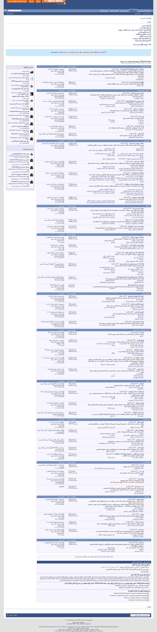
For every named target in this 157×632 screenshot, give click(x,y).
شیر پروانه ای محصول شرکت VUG (50, 391)
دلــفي (113, 376)
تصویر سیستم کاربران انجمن (53, 161)
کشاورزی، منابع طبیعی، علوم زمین (133, 435)
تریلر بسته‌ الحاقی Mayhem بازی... (20, 141)
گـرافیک (148, 381)
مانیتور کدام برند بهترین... (53, 226)
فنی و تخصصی (110, 509)
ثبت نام (31, 1)
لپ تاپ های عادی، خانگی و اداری (133, 215)
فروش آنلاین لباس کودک (142, 40)
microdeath (83, 580)
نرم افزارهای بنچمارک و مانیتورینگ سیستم (131, 168)
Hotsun (141, 577)
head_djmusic (127, 578)
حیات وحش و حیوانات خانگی (106, 534)
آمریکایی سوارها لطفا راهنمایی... (54, 499)
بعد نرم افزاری (139, 491)
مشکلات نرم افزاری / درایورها (134, 223)
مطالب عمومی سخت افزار (136, 143)
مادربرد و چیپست (110, 148)
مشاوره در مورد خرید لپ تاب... (55, 208)
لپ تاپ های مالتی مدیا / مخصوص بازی (104, 213)
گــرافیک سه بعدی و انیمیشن (136, 391)
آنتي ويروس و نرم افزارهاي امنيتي (135, 101)
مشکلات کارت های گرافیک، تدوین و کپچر (103, 176)
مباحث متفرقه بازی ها (108, 301)
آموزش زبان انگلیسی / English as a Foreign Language (129, 454)
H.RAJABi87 (51, 578)
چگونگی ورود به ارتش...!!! (56, 422)
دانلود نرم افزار (114, 11)
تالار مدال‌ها (140, 85)
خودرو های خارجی (109, 508)
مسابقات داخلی (138, 398)
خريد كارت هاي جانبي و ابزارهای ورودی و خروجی (101, 191)
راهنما (38, 1)
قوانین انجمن (54, 52)
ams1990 (146, 577)
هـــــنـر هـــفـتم (139, 486)
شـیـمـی (112, 435)
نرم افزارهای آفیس (137, 96)
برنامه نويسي (140, 369)
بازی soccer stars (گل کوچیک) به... (20, 88)
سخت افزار (147, 140)
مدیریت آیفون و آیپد (109, 256)
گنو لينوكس (141, 133)
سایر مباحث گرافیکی (138, 412)
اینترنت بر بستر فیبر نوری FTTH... (20, 81)
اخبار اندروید (139, 267)
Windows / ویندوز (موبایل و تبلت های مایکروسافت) (130, 277)
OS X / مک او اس (139, 126)
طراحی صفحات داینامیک (108, 364)
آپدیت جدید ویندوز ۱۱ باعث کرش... (54, 116)
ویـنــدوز (141, 116)
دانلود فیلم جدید (144, 28)
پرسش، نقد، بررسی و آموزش (136, 226)
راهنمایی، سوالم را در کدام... (55, 69)
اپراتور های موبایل (109, 240)
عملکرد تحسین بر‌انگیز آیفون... (55, 252)
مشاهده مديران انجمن (81, 556)
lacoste (137, 578)
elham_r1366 (60, 578)
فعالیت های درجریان (144, 11)
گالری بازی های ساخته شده (107, 325)
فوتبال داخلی (139, 517)
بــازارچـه (141, 542)
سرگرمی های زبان (138, 457)
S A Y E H (97, 578)
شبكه (113, 345)
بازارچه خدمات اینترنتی (136, 347)
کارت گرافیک (139, 150)
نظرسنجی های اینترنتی (136, 345)
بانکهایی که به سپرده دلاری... (52, 529)
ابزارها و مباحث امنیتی (137, 106)
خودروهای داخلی (138, 508)
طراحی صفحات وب (138, 357)
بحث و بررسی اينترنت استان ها (106, 343)
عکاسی (141, 474)
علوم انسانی (140, 447)
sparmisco (77, 577)
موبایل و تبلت (146, 234)
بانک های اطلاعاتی (138, 377)
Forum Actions (146, 13)
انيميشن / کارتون (110, 491)
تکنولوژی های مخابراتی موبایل (134, 242)
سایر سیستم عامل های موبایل (136, 285)
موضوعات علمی (139, 430)
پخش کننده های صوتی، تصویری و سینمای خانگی (101, 200)
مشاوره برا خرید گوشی (57, 245)
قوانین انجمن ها (110, 77)
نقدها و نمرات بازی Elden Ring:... (20, 119)
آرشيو (11, 615)
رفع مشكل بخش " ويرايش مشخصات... (53, 82)
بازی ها (141, 259)
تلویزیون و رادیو (138, 493)
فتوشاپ (141, 383)
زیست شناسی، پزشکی (136, 437)
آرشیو (113, 242)
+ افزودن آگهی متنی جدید (141, 44)
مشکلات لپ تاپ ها (139, 220)
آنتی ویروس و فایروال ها (136, 104)
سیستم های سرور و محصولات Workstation (131, 159)
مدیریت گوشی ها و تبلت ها (135, 269)
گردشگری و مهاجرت (137, 534)
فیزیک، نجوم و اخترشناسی (107, 433)
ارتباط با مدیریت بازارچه (108, 551)
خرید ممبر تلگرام (144, 36)
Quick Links (138, 13)
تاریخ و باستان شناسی (137, 451)
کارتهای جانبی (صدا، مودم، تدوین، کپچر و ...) (131, 153)
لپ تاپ (148, 206)
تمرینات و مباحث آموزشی (135, 387)
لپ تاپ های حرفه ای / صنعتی (135, 213)
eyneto (144, 578)
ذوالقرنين (70, 577)
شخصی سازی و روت (109, 272)
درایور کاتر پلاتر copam (57, 412)
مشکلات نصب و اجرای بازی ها (134, 301)
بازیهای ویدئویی (146, 293)
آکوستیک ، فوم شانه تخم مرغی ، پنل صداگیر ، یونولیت (133, 30)
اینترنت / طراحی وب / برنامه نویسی (141, 330)
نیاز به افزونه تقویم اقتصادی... (55, 369)
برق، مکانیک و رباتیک (137, 443)
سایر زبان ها (111, 457)
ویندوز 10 (140, 123)
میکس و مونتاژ (140, 403)
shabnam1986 (16, 161)
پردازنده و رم (139, 148)
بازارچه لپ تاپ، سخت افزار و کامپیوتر (104, 217)
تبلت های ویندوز (138, 282)
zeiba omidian (87, 578)
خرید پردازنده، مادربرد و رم (135, 189)
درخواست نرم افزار (138, 109)
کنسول (141, 549)
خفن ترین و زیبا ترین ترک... (53, 479)
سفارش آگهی (104, 11)
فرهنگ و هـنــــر (146, 462)
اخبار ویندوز (140, 280)
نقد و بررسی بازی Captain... (56, 296)
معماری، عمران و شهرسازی (107, 443)
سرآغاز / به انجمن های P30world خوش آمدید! (132, 69)
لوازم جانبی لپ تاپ (137, 217)
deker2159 (117, 578)
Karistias (122, 580)
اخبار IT (141, 332)
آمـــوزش (140, 77)
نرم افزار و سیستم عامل (144, 90)
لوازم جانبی (111, 261)
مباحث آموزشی (138, 98)
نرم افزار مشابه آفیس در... (56, 126)
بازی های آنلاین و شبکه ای (137, 304)
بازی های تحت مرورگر (137, 307)
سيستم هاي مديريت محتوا (135, 366)
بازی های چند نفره (109, 307)
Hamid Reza (93, 580)
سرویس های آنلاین (139, 350)
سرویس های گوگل (109, 269)
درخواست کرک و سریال (136, 112)
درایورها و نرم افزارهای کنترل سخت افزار (131, 170)
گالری (113, 398)
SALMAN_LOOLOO (73, 578)
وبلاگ (113, 353)
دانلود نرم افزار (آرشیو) (108, 112)
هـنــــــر (141, 471)
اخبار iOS (140, 256)
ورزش (142, 514)
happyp (42, 578)
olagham (85, 577)
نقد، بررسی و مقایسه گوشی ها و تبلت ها (131, 248)
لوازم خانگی (111, 525)
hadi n (132, 587)
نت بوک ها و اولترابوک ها (107, 215)
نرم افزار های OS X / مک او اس (134, 129)
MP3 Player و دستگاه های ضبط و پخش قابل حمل (101, 202)
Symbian (112, 288)
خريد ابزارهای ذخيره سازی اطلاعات (133, 191)
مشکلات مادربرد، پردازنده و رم (134, 176)
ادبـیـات (142, 465)
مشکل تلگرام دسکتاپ (57, 277)
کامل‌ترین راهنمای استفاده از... (55, 403)
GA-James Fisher (102, 580)
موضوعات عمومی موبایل (137, 237)
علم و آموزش (146, 419)
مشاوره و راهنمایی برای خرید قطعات (134, 184)
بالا (8, 615)
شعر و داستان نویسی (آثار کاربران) (105, 468)
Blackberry (140, 288)
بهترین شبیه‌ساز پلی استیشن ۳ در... (19, 73)
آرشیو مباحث (139, 79)
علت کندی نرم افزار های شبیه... (55, 93)
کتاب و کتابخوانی (138, 468)
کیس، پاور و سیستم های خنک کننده (105, 153)
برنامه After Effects (137, 410)
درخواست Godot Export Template (51, 321)
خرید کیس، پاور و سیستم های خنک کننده (131, 193)
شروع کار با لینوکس (58, 134)
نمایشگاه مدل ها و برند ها (136, 229)
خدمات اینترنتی (139, 551)
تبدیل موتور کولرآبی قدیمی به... (55, 522)
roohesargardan (57, 577)
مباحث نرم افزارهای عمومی (106, 96)
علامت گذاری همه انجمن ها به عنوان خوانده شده (100, 556)
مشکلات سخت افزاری (138, 173)
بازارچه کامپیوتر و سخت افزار (134, 194)
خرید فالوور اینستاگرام (142, 34)
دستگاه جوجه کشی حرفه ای (141, 38)
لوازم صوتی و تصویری (138, 197)
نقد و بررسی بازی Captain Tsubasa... (19, 111)
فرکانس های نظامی (58, 440)
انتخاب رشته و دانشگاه (136, 427)
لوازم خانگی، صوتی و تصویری (106, 549)
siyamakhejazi (110, 577)
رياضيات (141, 433)
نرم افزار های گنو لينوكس (136, 137)
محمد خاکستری (122, 577)
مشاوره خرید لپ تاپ (138, 208)
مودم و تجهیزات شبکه (108, 159)
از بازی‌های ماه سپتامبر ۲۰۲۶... (55, 312)
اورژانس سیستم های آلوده (107, 104)
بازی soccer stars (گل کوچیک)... (52, 542)
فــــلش (112, 416)
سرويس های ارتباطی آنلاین (135, 353)
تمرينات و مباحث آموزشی (135, 400)
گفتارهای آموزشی (109, 229)
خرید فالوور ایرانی (144, 32)
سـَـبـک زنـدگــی (139, 522)
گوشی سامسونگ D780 (57, 285)
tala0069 (76, 580)
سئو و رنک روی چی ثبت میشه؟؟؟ (54, 350)
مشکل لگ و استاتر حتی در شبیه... (54, 173)
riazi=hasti (131, 580)
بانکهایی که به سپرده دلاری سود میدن (19, 104)
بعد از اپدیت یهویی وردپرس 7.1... (51, 358)
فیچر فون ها (139, 290)
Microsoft (140, 315)
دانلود (15, 615)
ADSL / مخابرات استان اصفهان (20, 96)
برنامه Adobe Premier (137, 408)
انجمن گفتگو (133, 11)
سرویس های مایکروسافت (107, 282)
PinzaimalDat (145, 571)
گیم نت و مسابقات (138, 309)
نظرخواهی (140, 389)
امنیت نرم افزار (110, 106)
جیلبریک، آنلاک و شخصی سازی (134, 261)
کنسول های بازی (139, 312)
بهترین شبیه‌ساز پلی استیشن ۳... (54, 237)
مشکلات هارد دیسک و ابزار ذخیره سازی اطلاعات (129, 178)
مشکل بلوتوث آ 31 (58, 264)
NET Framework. (138, 376)
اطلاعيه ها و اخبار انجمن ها (137, 82)
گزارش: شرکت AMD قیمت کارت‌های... (52, 143)
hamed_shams (142, 580)
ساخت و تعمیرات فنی (137, 445)
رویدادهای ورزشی (109, 519)
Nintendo (140, 317)
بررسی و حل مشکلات (108, 257)
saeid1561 (17, 155)
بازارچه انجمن (124, 11)
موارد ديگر (147, 496)
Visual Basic (139, 374)
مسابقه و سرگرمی (138, 519)
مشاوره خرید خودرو (137, 509)
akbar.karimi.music (97, 577)
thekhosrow (106, 578)
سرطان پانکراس (56, 430)
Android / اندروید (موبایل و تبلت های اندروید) (132, 264)
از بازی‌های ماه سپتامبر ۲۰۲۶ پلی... (20, 126)
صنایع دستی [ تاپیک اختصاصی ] (55, 471)
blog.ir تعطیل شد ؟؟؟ (54, 332)
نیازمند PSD (57, 384)
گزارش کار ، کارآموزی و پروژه (106, 427)
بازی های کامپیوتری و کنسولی (136, 296)
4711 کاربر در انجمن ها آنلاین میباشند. (130, 567)
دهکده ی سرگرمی (138, 536)
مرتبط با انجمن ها (145, 66)
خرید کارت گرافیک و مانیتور (107, 189)
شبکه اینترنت (140, 340)
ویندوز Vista (111, 120)
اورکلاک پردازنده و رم (137, 166)
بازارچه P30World (145, 540)
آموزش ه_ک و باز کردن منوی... (55, 197)
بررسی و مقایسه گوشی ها (107, 267)
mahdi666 (114, 580)
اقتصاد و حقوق (110, 451)
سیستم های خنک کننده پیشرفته (106, 168)
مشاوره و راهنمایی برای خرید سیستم (104, 193)
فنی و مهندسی (140, 439)
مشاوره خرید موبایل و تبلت (136, 245)
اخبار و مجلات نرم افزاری (107, 98)
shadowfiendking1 (65, 580)
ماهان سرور (145, 25)
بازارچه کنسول (139, 319)
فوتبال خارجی (111, 517)
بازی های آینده (111, 299)
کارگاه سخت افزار (139, 161)
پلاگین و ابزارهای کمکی (136, 396)
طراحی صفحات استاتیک (136, 364)
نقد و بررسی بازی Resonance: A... (20, 133)
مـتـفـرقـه (141, 529)
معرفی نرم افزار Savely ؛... (56, 109)
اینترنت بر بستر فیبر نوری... (56, 340)
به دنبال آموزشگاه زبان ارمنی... (55, 454)
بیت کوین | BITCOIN (58, 448)
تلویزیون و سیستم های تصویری (134, 200)
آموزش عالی (140, 422)
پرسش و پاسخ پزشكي (108, 437)
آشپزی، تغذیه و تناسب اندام (135, 525)
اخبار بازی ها (139, 299)
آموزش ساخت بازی (137, 325)
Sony (113, 315)
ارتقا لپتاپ (61, 220)
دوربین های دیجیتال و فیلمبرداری (134, 202)
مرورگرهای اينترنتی (137, 355)
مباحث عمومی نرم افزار (137, 93)
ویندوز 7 (141, 121)
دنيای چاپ (140, 416)
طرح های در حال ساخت (108, 396)
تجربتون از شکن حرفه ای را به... (54, 304)
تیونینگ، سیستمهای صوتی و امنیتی (133, 511)
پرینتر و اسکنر (111, 155)
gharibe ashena (45, 577)
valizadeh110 (131, 577)
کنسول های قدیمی (109, 317)
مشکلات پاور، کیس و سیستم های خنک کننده (102, 178)
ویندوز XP (140, 120)
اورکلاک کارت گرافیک (109, 166)
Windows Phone (110, 280)
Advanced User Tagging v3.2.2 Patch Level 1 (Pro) (67, 626)
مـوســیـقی (141, 479)
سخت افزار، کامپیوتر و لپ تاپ (134, 547)
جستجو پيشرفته (10, 13)
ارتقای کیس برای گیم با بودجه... (55, 184)
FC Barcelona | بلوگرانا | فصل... (52, 514)
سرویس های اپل (138, 257)
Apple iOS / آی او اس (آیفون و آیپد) (134, 252)
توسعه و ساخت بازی (138, 321)
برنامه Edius (111, 408)
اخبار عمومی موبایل (137, 240)
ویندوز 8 (112, 121)
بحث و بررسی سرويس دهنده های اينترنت (131, 343)
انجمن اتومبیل (140, 499)
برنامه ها (112, 259)
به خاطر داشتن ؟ (60, 3)
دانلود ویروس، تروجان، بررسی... (51, 101)
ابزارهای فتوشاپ (110, 387)
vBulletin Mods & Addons (87, 626)
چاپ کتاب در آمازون (58, 465)
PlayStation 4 (16, 179)
